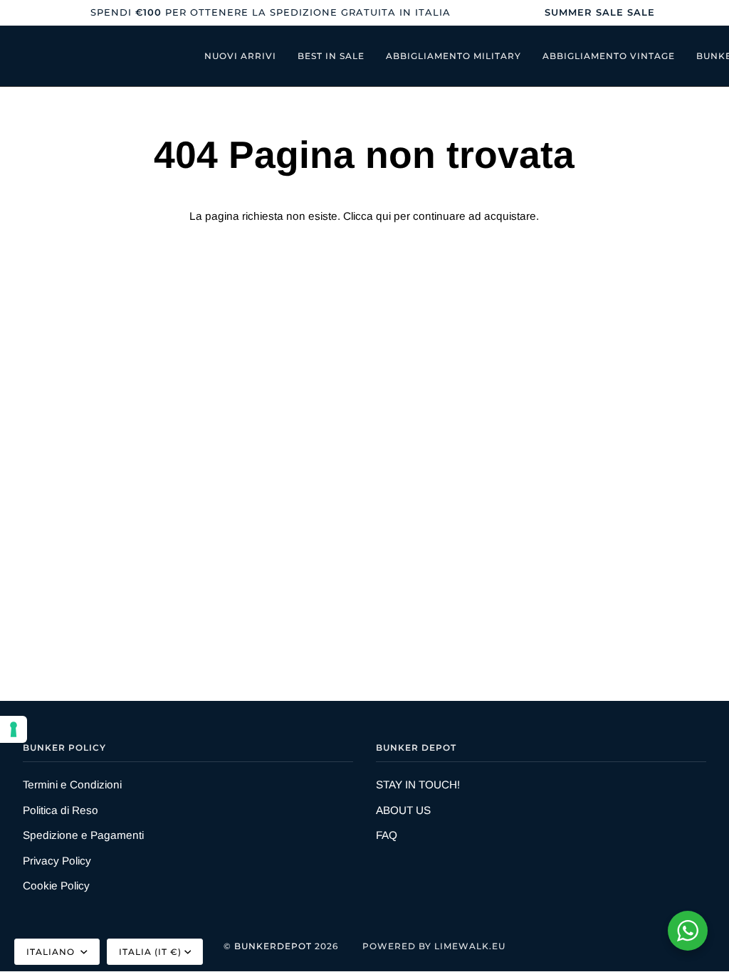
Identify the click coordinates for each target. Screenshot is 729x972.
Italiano (52, 951)
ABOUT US (403, 810)
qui (383, 216)
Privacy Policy (57, 861)
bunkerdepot (273, 946)
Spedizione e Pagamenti (83, 835)
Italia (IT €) (150, 951)
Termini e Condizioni (72, 784)
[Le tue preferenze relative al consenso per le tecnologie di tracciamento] (13, 729)
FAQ (386, 835)
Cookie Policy (56, 885)
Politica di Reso (60, 810)
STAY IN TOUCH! (418, 784)
